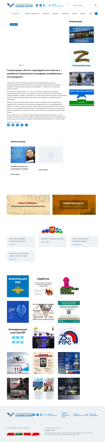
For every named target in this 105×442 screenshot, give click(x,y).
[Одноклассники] (13, 126)
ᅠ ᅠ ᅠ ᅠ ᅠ (57, 414)
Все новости (15, 13)
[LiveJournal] (26, 126)
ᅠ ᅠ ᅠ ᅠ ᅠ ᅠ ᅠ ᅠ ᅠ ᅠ (59, 414)
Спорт (90, 13)
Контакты (45, 414)
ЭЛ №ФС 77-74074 (50, 430)
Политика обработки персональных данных (66, 414)
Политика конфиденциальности (79, 414)
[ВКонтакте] (8, 126)
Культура (74, 13)
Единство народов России (32, 13)
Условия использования (52, 414)
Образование (65, 13)
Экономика (55, 13)
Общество (83, 13)
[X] (17, 126)
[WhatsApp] (22, 126)
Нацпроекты (46, 13)
